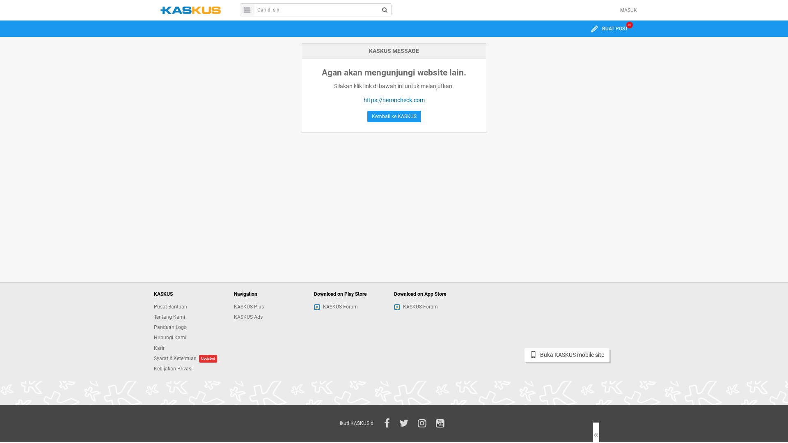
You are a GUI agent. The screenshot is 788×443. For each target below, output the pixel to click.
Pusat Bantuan (170, 307)
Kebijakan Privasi (173, 369)
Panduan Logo (170, 327)
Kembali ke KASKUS (394, 116)
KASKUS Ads (248, 317)
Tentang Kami (169, 317)
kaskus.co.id (190, 10)
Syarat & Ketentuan (175, 358)
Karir (159, 348)
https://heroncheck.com (394, 100)
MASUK (628, 10)
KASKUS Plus (249, 307)
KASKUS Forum (340, 307)
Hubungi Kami (170, 337)
